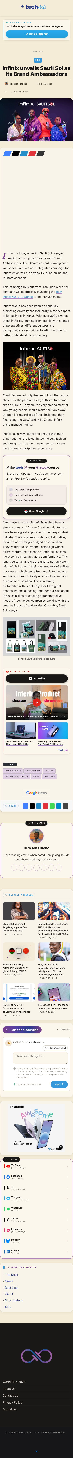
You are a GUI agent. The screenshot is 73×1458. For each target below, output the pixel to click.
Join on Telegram (38, 33)
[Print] (65, 806)
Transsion (49, 777)
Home (34, 51)
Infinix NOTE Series (17, 777)
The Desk (11, 1275)
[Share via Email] (39, 153)
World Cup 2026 (14, 1382)
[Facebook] (6, 153)
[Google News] (36, 793)
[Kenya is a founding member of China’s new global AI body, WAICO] (19, 951)
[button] (37, 702)
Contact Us (10, 1395)
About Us (9, 1388)
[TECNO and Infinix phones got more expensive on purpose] (54, 992)
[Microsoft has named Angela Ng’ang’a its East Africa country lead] (19, 911)
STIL (8, 1306)
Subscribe (39, 678)
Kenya (36, 777)
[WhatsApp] (52, 806)
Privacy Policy (12, 1402)
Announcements (13, 771)
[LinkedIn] (23, 153)
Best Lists (11, 1287)
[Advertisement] (36, 209)
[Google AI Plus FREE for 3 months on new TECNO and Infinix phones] (19, 992)
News (41, 51)
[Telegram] (58, 806)
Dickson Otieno (18, 84)
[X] (14, 153)
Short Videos (14, 1300)
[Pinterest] (31, 153)
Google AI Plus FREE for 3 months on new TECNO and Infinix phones (16, 1008)
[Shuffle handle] (43, 1042)
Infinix (49, 771)
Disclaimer (10, 1409)
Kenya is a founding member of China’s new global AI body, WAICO (15, 968)
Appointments (32, 771)
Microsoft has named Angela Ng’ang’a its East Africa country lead (15, 927)
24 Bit (9, 1294)
